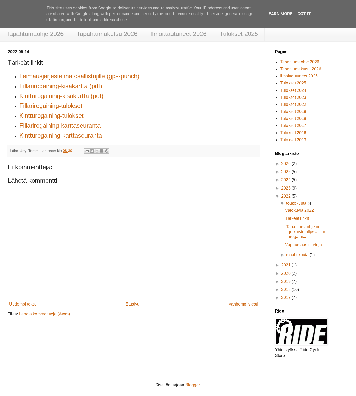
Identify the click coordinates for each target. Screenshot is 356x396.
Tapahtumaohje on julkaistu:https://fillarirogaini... (305, 231)
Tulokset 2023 (293, 97)
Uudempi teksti (23, 304)
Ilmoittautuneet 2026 (178, 33)
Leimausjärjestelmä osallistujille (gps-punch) (79, 76)
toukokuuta (297, 203)
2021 (286, 265)
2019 (286, 281)
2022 (286, 196)
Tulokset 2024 (293, 90)
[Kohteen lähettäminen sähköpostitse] (86, 151)
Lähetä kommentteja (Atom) (44, 314)
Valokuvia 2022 (299, 210)
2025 (286, 171)
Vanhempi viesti (243, 304)
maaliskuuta (298, 255)
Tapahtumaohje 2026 (35, 33)
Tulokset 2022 (293, 104)
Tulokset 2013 (293, 140)
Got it (304, 13)
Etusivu (132, 304)
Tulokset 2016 (293, 133)
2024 (286, 180)
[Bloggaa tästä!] (91, 151)
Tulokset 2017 (293, 125)
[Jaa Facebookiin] (101, 151)
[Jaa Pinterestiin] (106, 151)
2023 (286, 188)
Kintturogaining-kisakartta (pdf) (61, 95)
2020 (286, 273)
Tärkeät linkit (297, 218)
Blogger (192, 385)
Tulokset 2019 (293, 111)
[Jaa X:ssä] (96, 151)
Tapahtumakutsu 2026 (107, 33)
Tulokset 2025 (238, 33)
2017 (286, 297)
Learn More (279, 13)
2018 (286, 289)
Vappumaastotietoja (303, 244)
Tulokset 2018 (293, 118)
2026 (286, 163)
